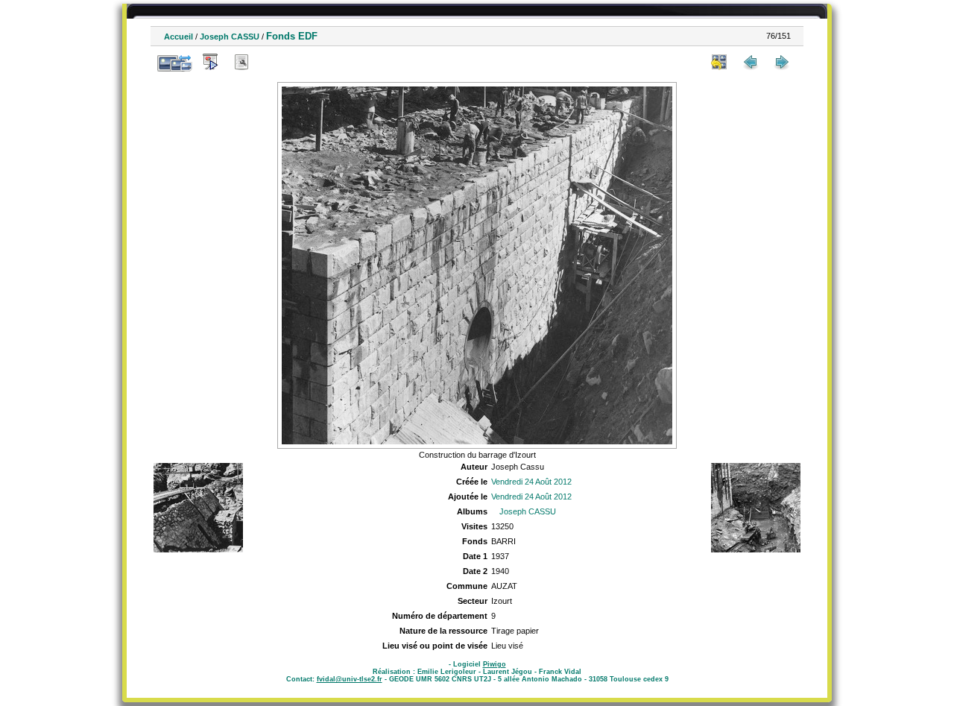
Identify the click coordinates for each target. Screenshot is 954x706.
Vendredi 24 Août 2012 (531, 481)
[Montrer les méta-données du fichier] (241, 62)
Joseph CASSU (229, 36)
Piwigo (494, 664)
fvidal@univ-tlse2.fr (349, 679)
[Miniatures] (719, 62)
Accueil (178, 36)
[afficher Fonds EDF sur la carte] (272, 62)
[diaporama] (210, 62)
